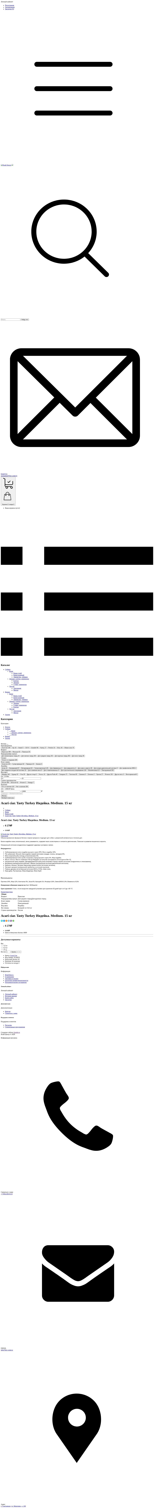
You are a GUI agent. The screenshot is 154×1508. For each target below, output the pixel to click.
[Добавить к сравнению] (20, 952)
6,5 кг (5, 948)
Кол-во (3, 952)
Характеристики (7, 892)
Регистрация (9, 5)
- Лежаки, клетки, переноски (20, 733)
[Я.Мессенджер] (2, 921)
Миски (15, 690)
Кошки (7, 692)
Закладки (8, 1000)
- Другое (13, 734)
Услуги (7, 727)
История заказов (11, 996)
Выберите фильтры (16, 793)
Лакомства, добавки (20, 677)
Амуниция (17, 688)
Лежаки (16, 683)
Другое (11, 686)
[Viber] (11, 921)
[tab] (77, 836)
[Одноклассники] (6, 921)
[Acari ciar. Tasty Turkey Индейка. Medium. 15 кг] (18, 834)
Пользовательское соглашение (16, 982)
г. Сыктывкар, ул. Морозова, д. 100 (13, 1506)
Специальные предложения (15, 1027)
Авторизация (9, 7)
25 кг (5, 950)
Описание (4, 836)
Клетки (16, 681)
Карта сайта (9, 998)
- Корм (12, 731)
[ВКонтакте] (4, 921)
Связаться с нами (11, 1013)
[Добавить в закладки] (18, 952)
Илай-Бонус (9, 975)
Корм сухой (17, 673)
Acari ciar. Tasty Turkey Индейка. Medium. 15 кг (22, 816)
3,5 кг (5, 946)
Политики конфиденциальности (16, 980)
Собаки (7, 669)
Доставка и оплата (11, 979)
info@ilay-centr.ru (7, 1350)
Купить (14, 952)
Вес (2, 943)
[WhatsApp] (13, 921)
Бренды (7, 1011)
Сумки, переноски (20, 684)
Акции (7, 714)
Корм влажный (18, 675)
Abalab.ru (16, 1032)
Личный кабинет (11, 994)
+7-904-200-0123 (7, 1194)
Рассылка (8, 1025)
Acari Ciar (13, 955)
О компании (9, 977)
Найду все (24, 319)
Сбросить (5, 793)
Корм (11, 671)
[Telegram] (9, 921)
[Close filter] (7, 744)
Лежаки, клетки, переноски (19, 679)
